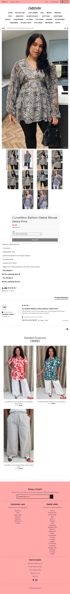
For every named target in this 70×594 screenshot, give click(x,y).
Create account (55, 1)
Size (13, 231)
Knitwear (49, 23)
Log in (46, 1)
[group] (11, 288)
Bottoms (46, 16)
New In (49, 13)
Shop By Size (20, 13)
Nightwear (58, 16)
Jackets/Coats (32, 16)
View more (35, 341)
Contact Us (17, 521)
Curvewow (37, 588)
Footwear (38, 23)
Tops (10, 16)
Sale (42, 13)
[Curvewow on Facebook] (65, 28)
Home (10, 13)
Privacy (17, 523)
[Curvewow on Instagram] (67, 28)
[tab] (61, 298)
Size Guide (17, 515)
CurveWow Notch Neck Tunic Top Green (51, 402)
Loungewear (18, 19)
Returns (17, 519)
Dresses (57, 13)
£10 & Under (33, 13)
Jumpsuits (20, 16)
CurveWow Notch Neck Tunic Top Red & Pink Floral (19, 403)
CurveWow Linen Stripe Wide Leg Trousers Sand (18, 466)
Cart (65, 1)
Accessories (60, 19)
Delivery (17, 517)
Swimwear (14, 23)
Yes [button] (38, 320)
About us (18, 511)
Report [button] (42, 320)
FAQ (17, 513)
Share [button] (46, 320)
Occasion (39, 19)
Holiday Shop (26, 23)
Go (51, 496)
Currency (12, 1)
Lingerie (49, 19)
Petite (57, 23)
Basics (8, 19)
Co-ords (29, 19)
